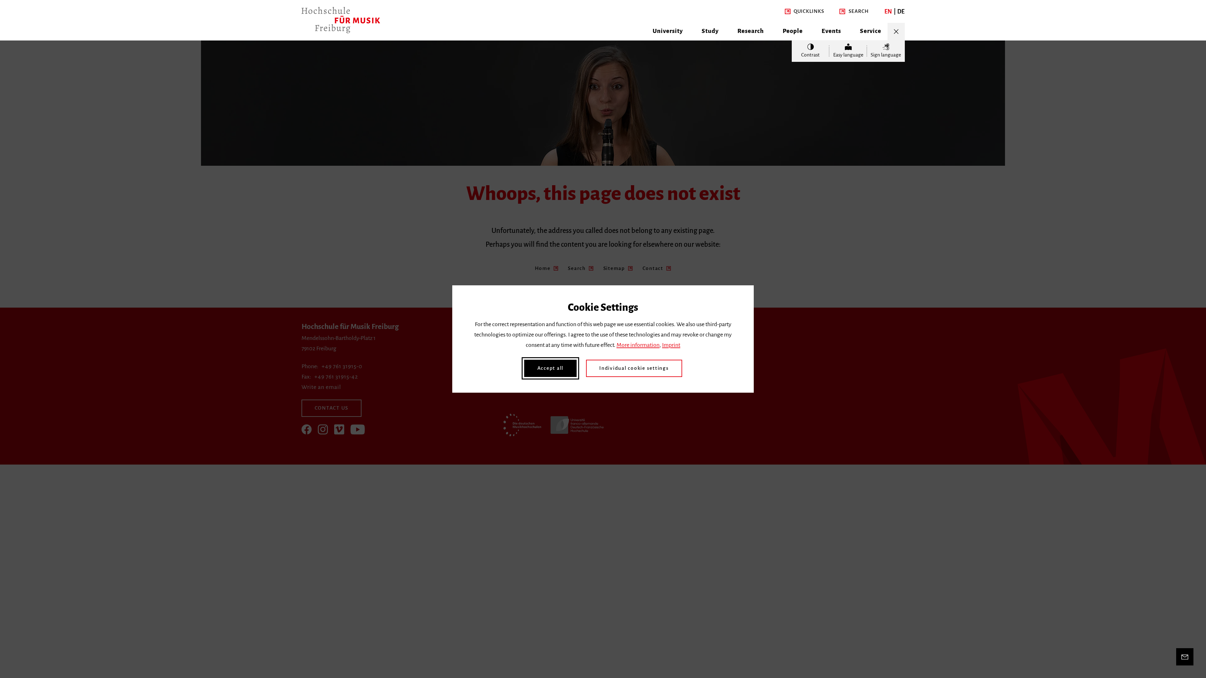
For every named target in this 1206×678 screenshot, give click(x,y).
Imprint (671, 345)
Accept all (550, 368)
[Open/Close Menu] (896, 31)
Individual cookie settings (634, 368)
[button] (804, 11)
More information (638, 345)
